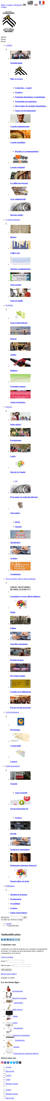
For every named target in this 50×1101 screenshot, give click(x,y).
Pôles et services (16, 79)
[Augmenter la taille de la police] (5, 940)
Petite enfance (15, 424)
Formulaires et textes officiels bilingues (25, 596)
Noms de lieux (15, 285)
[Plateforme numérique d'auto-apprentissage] (20, 334)
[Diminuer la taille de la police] (2, 940)
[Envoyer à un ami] (16, 940)
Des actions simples (17, 676)
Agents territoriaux (17, 402)
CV (16, 481)
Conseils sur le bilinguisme (20, 692)
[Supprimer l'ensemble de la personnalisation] (10, 940)
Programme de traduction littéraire (24, 497)
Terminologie (15, 574)
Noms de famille (16, 301)
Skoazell (18, 527)
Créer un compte (7, 957)
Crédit (8, 1080)
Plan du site (10, 1071)
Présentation (15, 730)
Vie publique (15, 904)
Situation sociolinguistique (20, 269)
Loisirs (13, 456)
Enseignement (15, 440)
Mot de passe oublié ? (9, 974)
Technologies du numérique (26, 101)
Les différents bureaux (19, 183)
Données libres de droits (19, 881)
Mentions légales (12, 1084)
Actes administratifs (18, 199)
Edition (13, 628)
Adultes (13, 355)
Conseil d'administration (20, 126)
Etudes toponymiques (18, 913)
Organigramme (16, 63)
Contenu (10, 5)
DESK (17, 522)
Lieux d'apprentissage (19, 323)
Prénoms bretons (17, 660)
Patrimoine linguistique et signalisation (30, 97)
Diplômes (14, 371)
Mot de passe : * (7, 965)
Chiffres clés (15, 253)
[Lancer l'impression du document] (13, 940)
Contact (4, 7)
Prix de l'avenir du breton (20, 708)
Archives (18, 818)
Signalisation (15, 542)
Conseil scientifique (17, 142)
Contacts (13, 762)
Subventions (15, 513)
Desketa (13, 339)
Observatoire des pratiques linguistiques (30, 106)
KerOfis (13, 834)
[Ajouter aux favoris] (19, 940)
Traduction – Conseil (23, 88)
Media (12, 612)
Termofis (13, 784)
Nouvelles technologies (19, 644)
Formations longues (18, 386)
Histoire (13, 237)
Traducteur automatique (20, 849)
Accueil (8, 924)
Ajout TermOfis (21, 793)
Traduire (13, 558)
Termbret (18, 92)
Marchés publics (16, 215)
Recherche (18, 5)
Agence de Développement (25, 111)
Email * (4, 961)
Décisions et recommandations (27, 151)
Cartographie (15, 746)
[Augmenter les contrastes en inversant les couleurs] (8, 940)
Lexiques (13, 908)
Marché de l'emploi (17, 472)
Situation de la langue (18, 895)
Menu (3, 5)
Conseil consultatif (17, 167)
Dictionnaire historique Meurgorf (23, 865)
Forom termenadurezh (19, 809)
